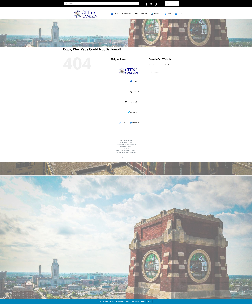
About (180, 14)
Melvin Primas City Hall (126, 142)
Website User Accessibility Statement (126, 150)
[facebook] (146, 4)
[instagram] (155, 4)
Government (142, 14)
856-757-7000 (128, 146)
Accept (149, 301)
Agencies (127, 14)
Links (169, 14)
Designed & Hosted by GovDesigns (126, 152)
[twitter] (151, 4)
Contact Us (126, 148)
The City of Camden (126, 140)
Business (157, 14)
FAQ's (115, 14)
